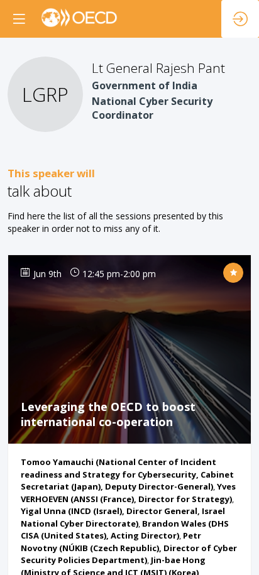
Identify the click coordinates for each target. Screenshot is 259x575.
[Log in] (240, 19)
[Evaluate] (233, 273)
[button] (19, 19)
